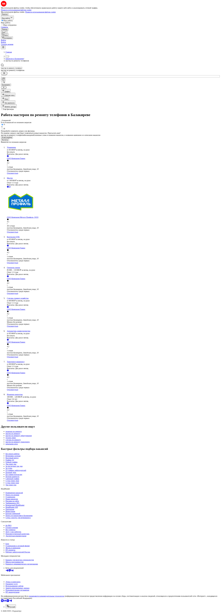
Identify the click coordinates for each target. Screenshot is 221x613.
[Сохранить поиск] (3, 79)
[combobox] (11, 68)
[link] (5, 34)
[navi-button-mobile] (3, 47)
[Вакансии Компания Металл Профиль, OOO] (113, 202)
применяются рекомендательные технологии (46, 596)
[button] (3, 40)
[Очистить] (4, 73)
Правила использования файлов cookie (40, 12)
